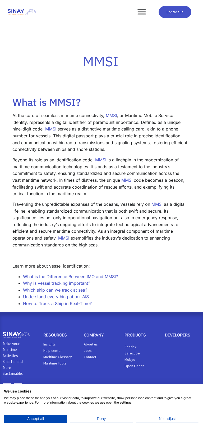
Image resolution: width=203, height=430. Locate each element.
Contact (90, 356)
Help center (52, 350)
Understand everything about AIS (56, 296)
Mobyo (129, 359)
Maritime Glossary (57, 356)
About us (91, 344)
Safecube (132, 353)
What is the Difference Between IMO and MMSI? (70, 276)
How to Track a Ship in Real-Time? (57, 303)
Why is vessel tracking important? (56, 283)
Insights (49, 344)
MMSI (111, 115)
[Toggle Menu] (141, 11)
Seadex (130, 346)
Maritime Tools (54, 363)
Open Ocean (134, 365)
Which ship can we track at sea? (55, 290)
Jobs (88, 350)
